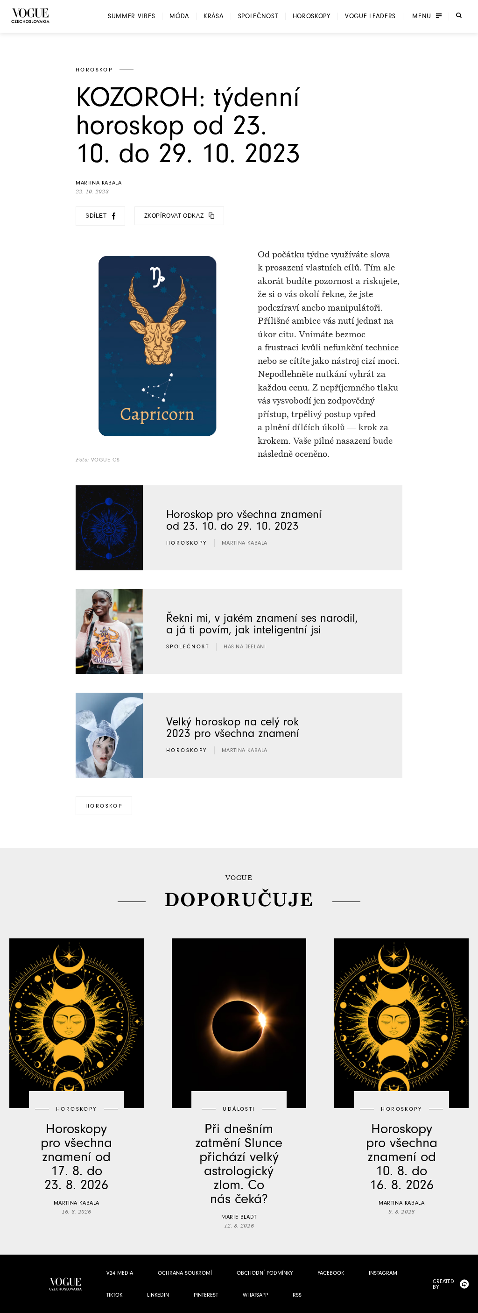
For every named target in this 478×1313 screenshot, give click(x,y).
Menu (421, 16)
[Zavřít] (468, 1303)
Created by (443, 1284)
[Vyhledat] (459, 15)
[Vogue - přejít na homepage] (30, 15)
